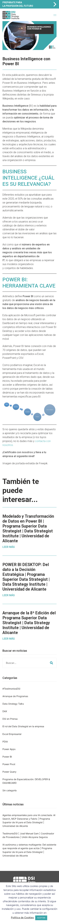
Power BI (7, 756)
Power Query (9, 771)
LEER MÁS (8, 546)
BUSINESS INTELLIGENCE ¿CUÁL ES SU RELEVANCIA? (28, 177)
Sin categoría (9, 790)
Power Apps (8, 749)
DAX (4, 711)
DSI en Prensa (10, 718)
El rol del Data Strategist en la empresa (23, 726)
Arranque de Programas (15, 696)
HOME (31, 17)
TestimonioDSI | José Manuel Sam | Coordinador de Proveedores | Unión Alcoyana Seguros (28, 835)
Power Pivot (8, 764)
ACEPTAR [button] (41, 918)
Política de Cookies (22, 917)
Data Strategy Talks (13, 703)
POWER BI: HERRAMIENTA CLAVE (28, 282)
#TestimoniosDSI (11, 688)
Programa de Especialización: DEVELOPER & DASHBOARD (26, 781)
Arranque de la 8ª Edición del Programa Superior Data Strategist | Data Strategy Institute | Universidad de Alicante (29, 623)
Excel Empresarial (11, 734)
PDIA (5, 741)
